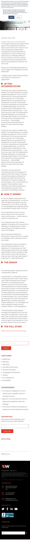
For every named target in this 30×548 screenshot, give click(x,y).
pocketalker (6, 380)
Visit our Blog (5, 439)
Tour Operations (8, 378)
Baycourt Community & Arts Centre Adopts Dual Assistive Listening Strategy (14, 401)
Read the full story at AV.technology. (13, 331)
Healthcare (6, 359)
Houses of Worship (9, 370)
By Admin (4, 38)
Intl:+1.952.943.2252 (10, 492)
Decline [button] (18, 17)
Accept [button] (11, 17)
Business (5, 362)
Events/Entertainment (10, 367)
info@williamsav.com (10, 498)
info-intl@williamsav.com (11, 500)
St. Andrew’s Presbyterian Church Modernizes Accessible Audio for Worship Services (14, 393)
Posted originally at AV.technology (13, 42)
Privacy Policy (12, 479)
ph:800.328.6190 (9, 494)
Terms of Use (5, 479)
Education (6, 364)
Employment (20, 479)
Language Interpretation (11, 372)
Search (6, 348)
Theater (5, 375)
